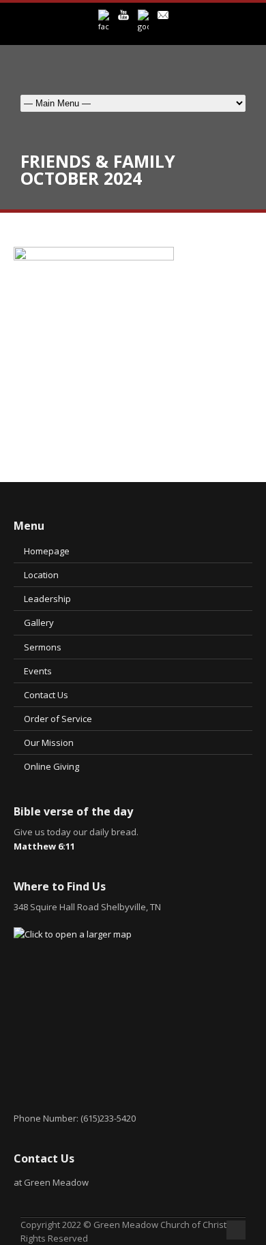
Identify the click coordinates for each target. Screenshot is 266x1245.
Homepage (47, 551)
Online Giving (51, 766)
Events (38, 671)
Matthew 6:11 (44, 846)
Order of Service (58, 718)
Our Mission (49, 742)
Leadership (47, 598)
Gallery (39, 622)
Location (41, 575)
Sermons (42, 647)
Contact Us (46, 695)
